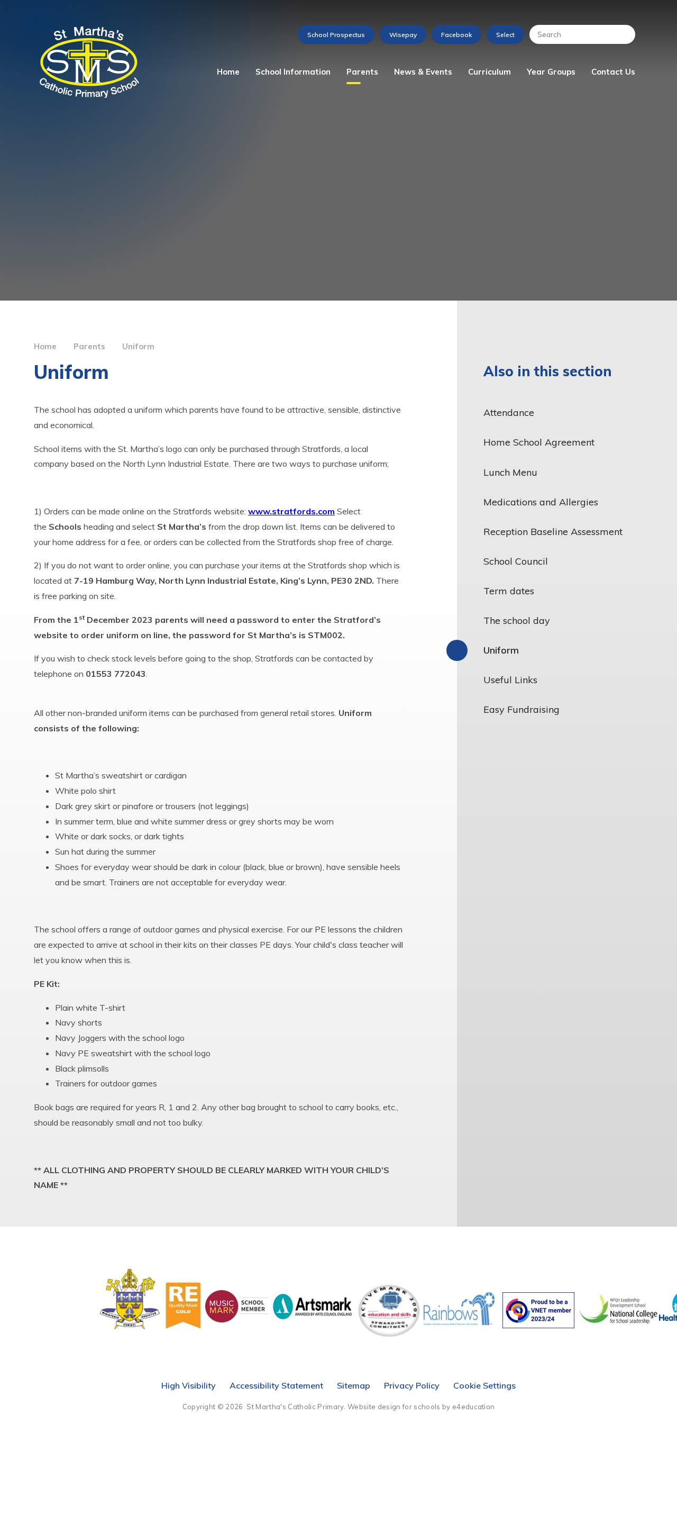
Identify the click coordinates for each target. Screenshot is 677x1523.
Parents (89, 346)
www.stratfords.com (291, 511)
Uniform (138, 346)
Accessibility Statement (276, 1385)
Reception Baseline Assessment (553, 531)
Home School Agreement (538, 442)
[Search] (622, 34)
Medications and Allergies (540, 502)
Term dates (508, 591)
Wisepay (403, 35)
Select (505, 35)
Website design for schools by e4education (421, 1406)
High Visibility (188, 1385)
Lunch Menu (510, 472)
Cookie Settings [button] (484, 1385)
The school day (516, 620)
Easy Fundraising (521, 709)
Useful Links (510, 680)
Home (45, 346)
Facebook (456, 35)
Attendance (508, 412)
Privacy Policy (412, 1385)
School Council (515, 561)
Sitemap (353, 1385)
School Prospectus (336, 35)
